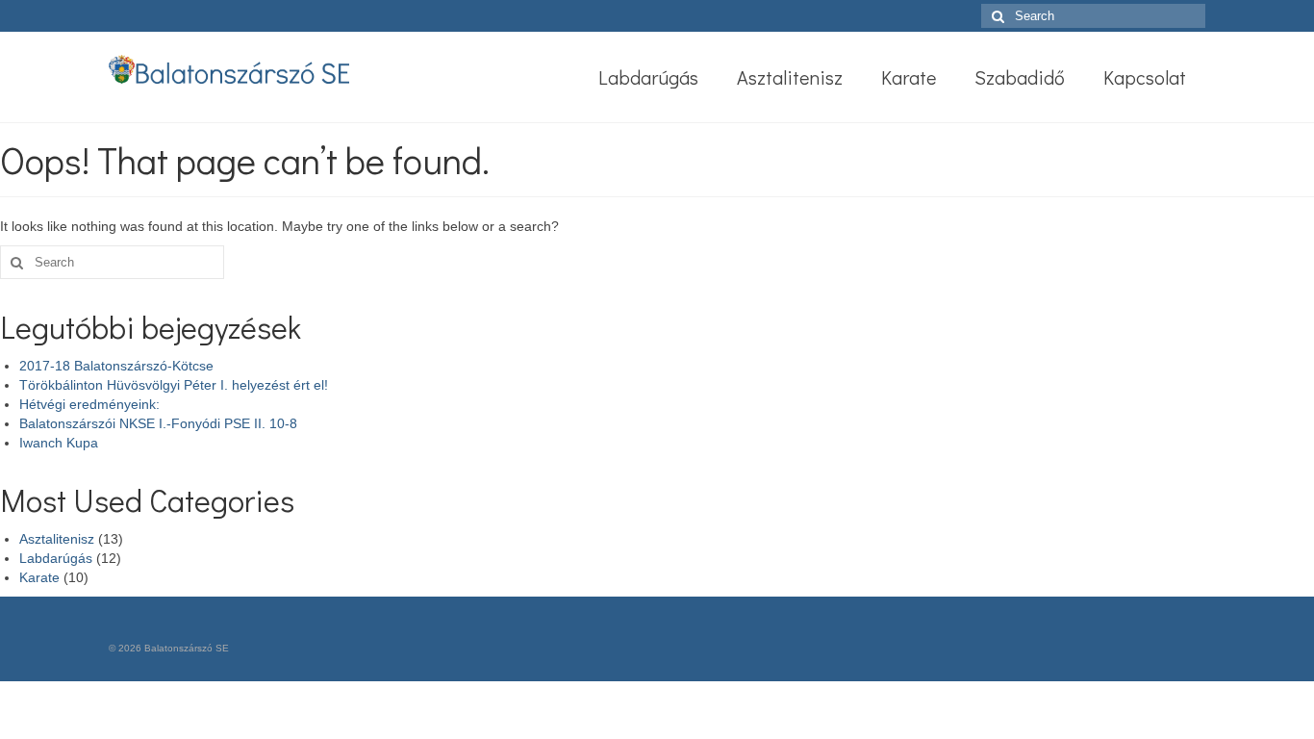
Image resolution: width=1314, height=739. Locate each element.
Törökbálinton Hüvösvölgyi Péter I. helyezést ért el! (173, 385)
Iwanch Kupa (58, 442)
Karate (39, 577)
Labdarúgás (55, 558)
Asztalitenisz (56, 539)
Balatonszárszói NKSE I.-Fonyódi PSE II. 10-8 (158, 423)
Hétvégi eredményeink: (89, 404)
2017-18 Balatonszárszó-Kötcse (116, 365)
